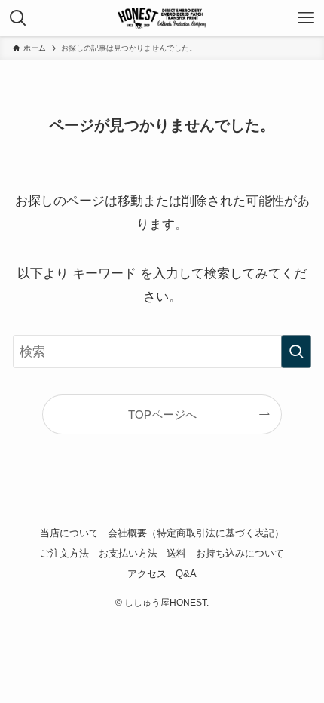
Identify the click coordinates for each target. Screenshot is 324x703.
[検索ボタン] (18, 18)
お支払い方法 (128, 553)
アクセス (147, 573)
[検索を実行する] (296, 351)
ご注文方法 (64, 553)
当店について (69, 533)
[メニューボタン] (306, 18)
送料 (176, 553)
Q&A (186, 573)
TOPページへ (162, 414)
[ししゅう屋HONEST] (162, 18)
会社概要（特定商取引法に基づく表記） (196, 533)
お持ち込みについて (240, 553)
